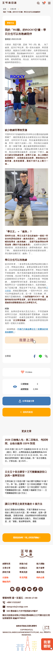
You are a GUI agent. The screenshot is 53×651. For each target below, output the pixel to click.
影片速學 (40, 568)
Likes (29, 372)
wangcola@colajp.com (17, 607)
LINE (40, 356)
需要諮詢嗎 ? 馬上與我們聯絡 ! (26, 538)
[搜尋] (38, 3)
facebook (34, 356)
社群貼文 (23, 568)
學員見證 (23, 572)
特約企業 (40, 577)
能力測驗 (40, 564)
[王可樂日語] (9, 3)
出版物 (5, 577)
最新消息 (40, 572)
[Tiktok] (35, 589)
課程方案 (6, 572)
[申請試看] (47, 649)
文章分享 (13, 9)
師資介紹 (23, 564)
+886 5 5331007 (14, 602)
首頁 (4, 9)
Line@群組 (12, 589)
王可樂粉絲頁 (23, 589)
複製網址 (46, 356)
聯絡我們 (6, 582)
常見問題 (23, 577)
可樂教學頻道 (29, 589)
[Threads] (40, 589)
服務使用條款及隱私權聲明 (26, 626)
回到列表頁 (28, 412)
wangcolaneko (18, 589)
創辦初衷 (6, 564)
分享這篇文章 (28, 401)
